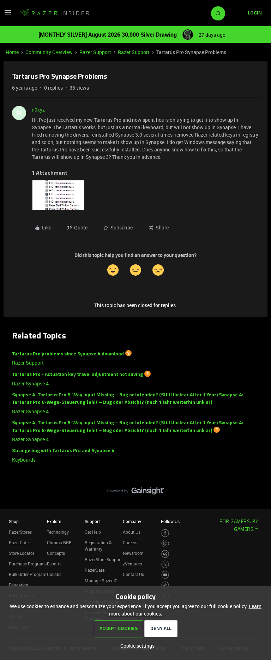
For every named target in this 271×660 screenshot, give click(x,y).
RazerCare (94, 570)
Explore (54, 521)
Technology (58, 532)
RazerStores (20, 532)
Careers (130, 542)
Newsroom (133, 553)
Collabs (54, 574)
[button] (8, 14)
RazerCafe (19, 542)
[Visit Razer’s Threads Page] (165, 554)
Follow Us (170, 521)
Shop (14, 521)
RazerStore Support (103, 559)
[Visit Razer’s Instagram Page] (165, 543)
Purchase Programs (28, 563)
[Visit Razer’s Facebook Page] (165, 533)
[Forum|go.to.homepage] (55, 13)
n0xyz (38, 109)
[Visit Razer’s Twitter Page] (165, 564)
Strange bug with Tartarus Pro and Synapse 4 (63, 451)
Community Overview (49, 52)
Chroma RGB (59, 542)
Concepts (56, 553)
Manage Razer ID (101, 580)
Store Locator (21, 553)
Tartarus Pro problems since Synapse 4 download (68, 354)
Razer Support (95, 52)
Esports (54, 563)
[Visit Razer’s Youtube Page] (165, 574)
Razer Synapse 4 (30, 383)
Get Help (93, 532)
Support (92, 521)
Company (132, 521)
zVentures (132, 563)
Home (12, 52)
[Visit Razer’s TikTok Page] (165, 585)
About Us (131, 532)
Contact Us (133, 574)
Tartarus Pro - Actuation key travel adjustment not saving (77, 374)
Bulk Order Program (27, 574)
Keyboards (24, 459)
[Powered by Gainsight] (135, 492)
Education (18, 585)
